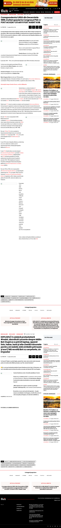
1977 (7, 104)
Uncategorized (47, 54)
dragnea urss (14, 296)
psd (30, 298)
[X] (57, 9)
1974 (39, 98)
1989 (9, 131)
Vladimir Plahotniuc (5, 301)
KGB (37, 238)
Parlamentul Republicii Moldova (8, 153)
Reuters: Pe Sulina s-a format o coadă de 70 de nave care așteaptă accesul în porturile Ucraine (51, 31)
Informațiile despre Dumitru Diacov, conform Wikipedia (14, 84)
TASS (12, 136)
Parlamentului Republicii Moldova (9, 170)
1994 (5, 151)
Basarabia (4, 14)
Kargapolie (33, 90)
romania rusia (4, 299)
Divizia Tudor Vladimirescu (34, 79)
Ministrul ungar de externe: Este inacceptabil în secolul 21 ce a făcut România (15, 323)
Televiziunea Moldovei (34, 104)
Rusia (23, 91)
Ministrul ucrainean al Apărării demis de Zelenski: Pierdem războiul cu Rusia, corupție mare (51, 62)
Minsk (18, 98)
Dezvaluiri (12, 14)
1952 (24, 90)
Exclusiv (21, 14)
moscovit (8, 120)
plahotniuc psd (15, 298)
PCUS (21, 100)
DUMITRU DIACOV (22, 296)
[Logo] (4, 11)
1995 (4, 156)
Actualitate (46, 28)
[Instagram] (56, 9)
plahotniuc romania (24, 298)
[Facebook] (54, 9)
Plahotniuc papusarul (5, 298)
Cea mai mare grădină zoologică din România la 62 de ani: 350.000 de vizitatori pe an (51, 42)
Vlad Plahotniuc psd (29, 299)
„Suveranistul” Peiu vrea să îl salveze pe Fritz (50, 52)
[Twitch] (55, 526)
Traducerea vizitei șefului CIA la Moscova (51, 37)
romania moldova (36, 298)
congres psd (7, 296)
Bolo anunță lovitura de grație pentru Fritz (50, 56)
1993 (17, 134)
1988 (6, 131)
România (16, 136)
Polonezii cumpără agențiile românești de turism (50, 47)
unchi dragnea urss (19, 299)
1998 (9, 172)
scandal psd (11, 299)
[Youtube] (59, 9)
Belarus (22, 98)
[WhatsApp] (40, 27)
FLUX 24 (4, 27)
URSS (22, 122)
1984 (5, 117)
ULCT (8, 100)
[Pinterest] (37, 27)
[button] (50, 8)
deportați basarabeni (36, 91)
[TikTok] (53, 526)
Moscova (8, 147)
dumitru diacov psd (30, 296)
